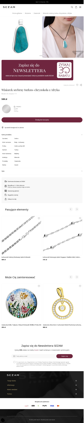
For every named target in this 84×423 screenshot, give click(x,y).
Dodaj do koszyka (42, 120)
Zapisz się (64, 356)
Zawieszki (37, 13)
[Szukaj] (72, 7)
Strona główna (17, 13)
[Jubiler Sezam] (9, 7)
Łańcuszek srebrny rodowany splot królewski (16, 257)
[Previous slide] (71, 209)
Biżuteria (28, 13)
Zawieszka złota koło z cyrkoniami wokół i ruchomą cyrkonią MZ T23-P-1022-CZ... (62, 325)
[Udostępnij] (80, 85)
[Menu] (80, 7)
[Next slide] (77, 209)
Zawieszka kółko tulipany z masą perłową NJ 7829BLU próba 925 (21, 325)
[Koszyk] (76, 7)
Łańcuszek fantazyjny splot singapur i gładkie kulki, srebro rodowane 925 (61, 257)
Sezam (16, 165)
